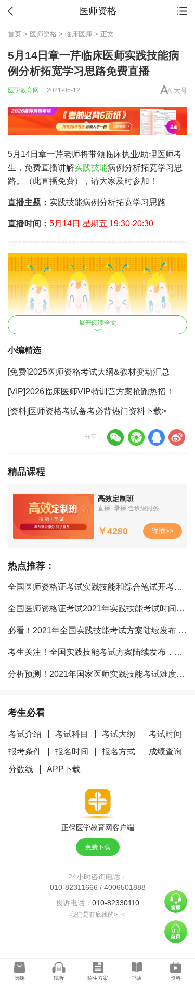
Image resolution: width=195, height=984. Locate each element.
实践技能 (91, 167)
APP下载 (64, 769)
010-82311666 (74, 887)
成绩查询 (165, 751)
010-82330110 (115, 903)
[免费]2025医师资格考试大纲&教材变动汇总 (89, 371)
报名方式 (118, 751)
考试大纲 (118, 734)
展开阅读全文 (97, 322)
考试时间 (165, 734)
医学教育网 (23, 90)
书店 (137, 978)
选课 (20, 978)
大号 (180, 90)
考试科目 (71, 734)
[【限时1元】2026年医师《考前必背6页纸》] (97, 121)
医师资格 (43, 34)
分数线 (20, 769)
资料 (176, 978)
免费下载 (97, 847)
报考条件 (25, 751)
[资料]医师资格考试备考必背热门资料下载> (87, 411)
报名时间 (71, 751)
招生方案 (97, 978)
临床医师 (78, 34)
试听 (59, 978)
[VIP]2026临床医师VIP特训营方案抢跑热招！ (91, 391)
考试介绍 (25, 734)
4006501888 (125, 887)
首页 (14, 34)
